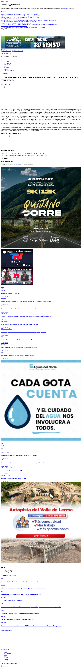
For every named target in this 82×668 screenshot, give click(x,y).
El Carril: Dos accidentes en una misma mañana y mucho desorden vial (20, 613)
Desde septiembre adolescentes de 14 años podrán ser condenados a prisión (17, 355)
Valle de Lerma (8, 63)
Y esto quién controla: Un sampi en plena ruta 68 (12, 470)
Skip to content (4, 1)
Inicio (9, 62)
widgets (65, 8)
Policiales (6, 67)
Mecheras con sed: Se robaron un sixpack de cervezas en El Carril (19, 455)
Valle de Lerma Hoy (6, 53)
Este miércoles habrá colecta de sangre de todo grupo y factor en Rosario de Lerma (19, 324)
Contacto (9, 70)
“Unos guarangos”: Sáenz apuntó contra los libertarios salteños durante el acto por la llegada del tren (23, 332)
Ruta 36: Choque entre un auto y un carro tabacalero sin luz (17, 619)
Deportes (6, 69)
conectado (16, 164)
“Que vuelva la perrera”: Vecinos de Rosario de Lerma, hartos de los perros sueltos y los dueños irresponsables (26, 316)
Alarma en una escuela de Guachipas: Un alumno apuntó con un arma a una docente (19, 308)
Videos (8, 64)
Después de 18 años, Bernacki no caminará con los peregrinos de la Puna (17, 339)
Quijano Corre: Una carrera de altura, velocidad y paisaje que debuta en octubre (19, 347)
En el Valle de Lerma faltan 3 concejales (10, 293)
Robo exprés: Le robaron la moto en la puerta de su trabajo (14, 478)
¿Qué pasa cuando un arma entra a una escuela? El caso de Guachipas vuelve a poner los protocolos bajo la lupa (26, 301)
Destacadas (3, 290)
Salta (5, 66)
